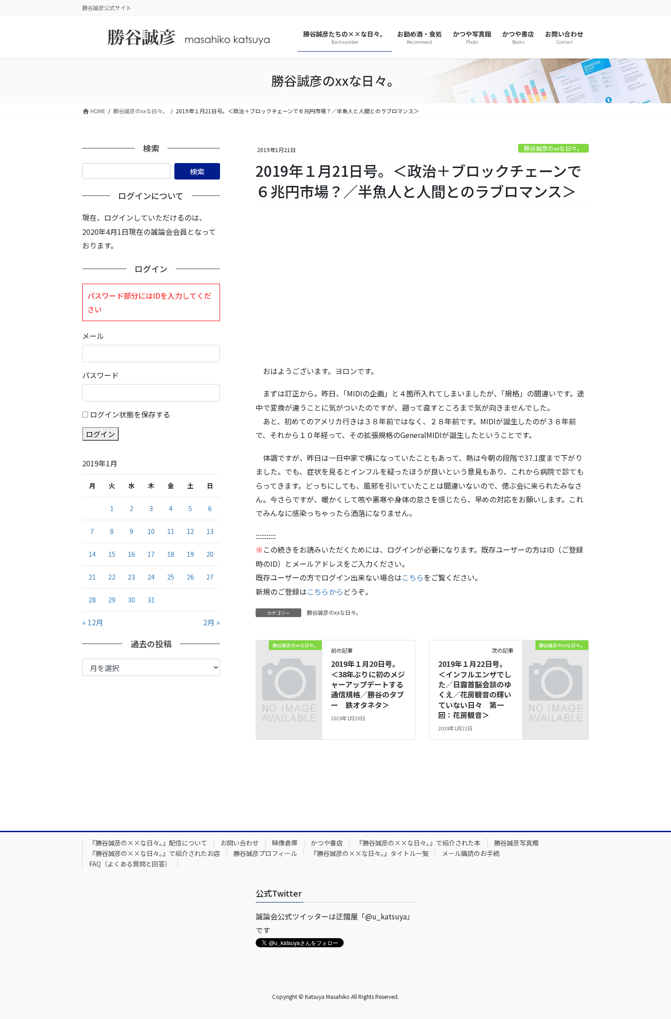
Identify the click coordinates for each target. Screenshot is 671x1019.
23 (131, 576)
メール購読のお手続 (470, 853)
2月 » (211, 622)
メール (93, 335)
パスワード (100, 375)
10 (151, 531)
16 (131, 554)
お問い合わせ (239, 842)
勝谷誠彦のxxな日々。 (553, 148)
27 (210, 576)
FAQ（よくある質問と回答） (130, 863)
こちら (413, 577)
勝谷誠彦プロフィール (265, 853)
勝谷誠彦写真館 (516, 842)
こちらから (325, 591)
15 (111, 554)
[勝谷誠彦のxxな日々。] (289, 659)
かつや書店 (327, 842)
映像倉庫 (285, 842)
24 (151, 576)
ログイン (100, 433)
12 (190, 531)
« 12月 (92, 622)
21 (92, 576)
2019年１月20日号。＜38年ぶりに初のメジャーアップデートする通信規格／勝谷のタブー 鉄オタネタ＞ (368, 684)
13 (210, 531)
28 (92, 599)
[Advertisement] (422, 285)
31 (151, 599)
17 (151, 554)
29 (111, 599)
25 (170, 576)
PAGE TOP (648, 979)
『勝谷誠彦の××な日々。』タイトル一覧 (369, 853)
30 (131, 599)
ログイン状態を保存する (130, 414)
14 (92, 554)
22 (111, 576)
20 (210, 554)
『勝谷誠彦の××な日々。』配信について (148, 842)
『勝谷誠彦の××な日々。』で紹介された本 (418, 842)
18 (170, 554)
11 (170, 531)
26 (190, 576)
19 (190, 554)
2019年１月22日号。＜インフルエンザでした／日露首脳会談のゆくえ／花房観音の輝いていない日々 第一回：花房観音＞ (474, 689)
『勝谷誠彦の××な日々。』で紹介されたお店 (154, 853)
